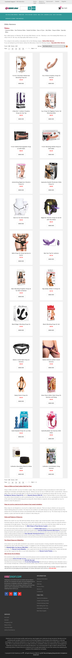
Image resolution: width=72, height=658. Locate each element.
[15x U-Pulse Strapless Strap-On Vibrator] (51, 64)
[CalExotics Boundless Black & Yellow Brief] (21, 455)
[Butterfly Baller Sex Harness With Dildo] (51, 420)
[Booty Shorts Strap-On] (21, 384)
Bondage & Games (10, 18)
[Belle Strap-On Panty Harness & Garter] (21, 242)
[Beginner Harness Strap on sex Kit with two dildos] (51, 207)
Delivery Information (42, 579)
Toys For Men (29, 14)
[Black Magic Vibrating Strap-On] (21, 313)
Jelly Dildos (48, 30)
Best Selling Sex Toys (42, 605)
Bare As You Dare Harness (21, 217)
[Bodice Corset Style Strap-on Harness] (21, 349)
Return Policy (7, 625)
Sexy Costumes (57, 14)
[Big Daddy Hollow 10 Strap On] (51, 278)
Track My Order (8, 627)
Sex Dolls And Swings (12, 14)
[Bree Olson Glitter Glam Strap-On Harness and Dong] (51, 384)
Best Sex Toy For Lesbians (51, 253)
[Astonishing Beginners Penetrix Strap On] (21, 171)
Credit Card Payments (43, 600)
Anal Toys (40, 14)
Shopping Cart (8, 622)
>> (36, 48)
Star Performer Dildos (20, 30)
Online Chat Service (9, 630)
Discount (39, 581)
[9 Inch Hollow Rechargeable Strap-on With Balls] (21, 135)
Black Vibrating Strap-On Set (51, 324)
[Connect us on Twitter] (15, 594)
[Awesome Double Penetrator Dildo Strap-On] (51, 171)
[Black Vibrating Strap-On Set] (51, 313)
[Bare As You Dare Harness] (21, 207)
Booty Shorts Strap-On (21, 395)
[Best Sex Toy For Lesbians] (51, 242)
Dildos (35, 14)
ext (33, 48)
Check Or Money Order (43, 603)
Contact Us (40, 591)
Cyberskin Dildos (9, 30)
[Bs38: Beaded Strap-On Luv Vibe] (21, 420)
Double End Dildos (31, 30)
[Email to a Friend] (21, 72)
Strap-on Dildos (56, 30)
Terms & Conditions (42, 598)
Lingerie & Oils (48, 14)
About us (39, 589)
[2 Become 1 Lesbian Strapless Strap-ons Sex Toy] (21, 100)
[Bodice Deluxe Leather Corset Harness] (51, 349)
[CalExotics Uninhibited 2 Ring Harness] (51, 455)
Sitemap (39, 584)
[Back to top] (69, 654)
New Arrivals (20, 18)
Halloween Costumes (42, 608)
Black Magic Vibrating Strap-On (21, 324)
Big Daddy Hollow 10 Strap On (51, 289)
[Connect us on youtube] (19, 594)
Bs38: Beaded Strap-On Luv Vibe (21, 431)
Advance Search (34, 8)
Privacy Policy (40, 586)
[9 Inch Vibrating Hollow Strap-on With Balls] (51, 135)
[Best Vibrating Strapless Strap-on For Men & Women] (21, 278)
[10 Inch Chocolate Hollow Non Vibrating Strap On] (21, 64)
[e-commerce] (11, 8)
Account (6, 617)
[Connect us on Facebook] (6, 594)
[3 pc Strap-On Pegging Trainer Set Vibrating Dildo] (51, 100)
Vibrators (21, 14)
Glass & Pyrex (40, 30)
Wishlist (6, 620)
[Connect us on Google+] (11, 594)
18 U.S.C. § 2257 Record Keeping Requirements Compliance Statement (50, 654)
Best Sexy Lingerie (41, 611)
